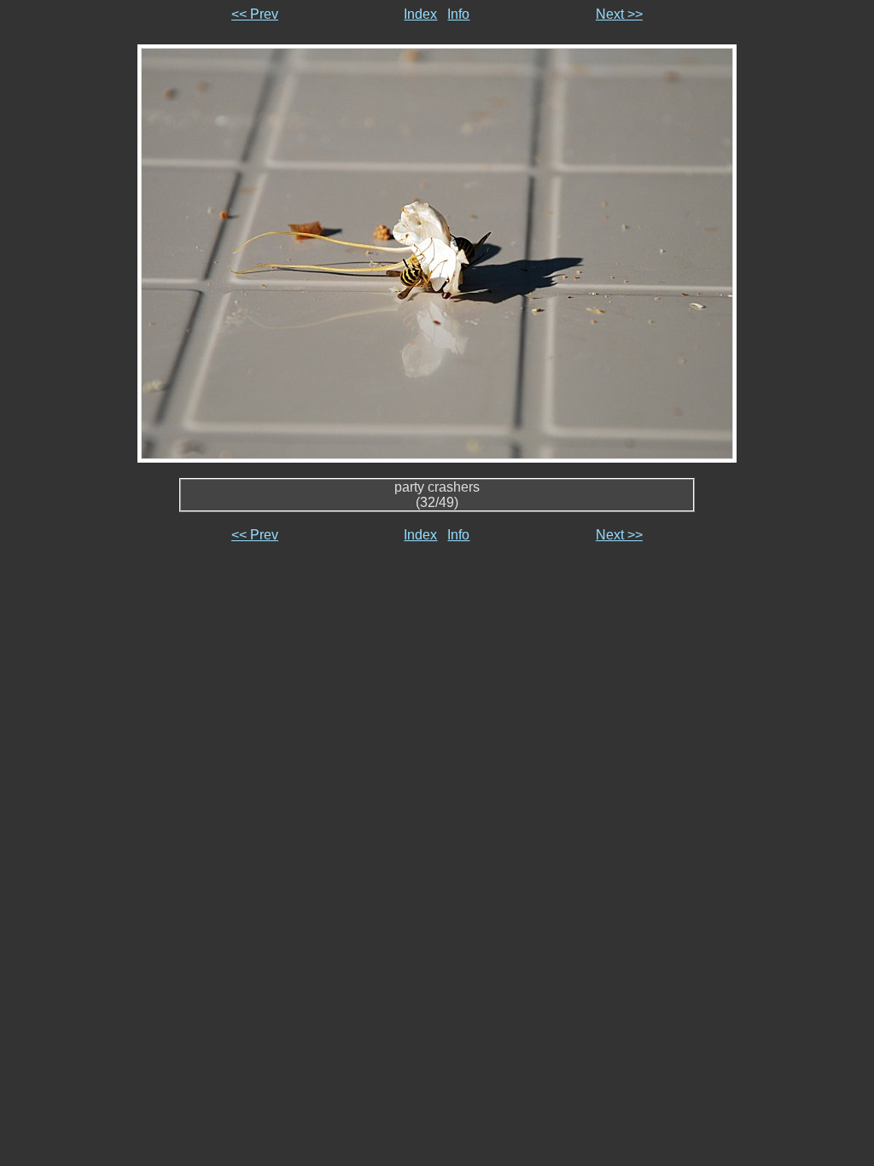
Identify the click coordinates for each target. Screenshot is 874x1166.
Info (458, 14)
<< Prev (254, 14)
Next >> (619, 14)
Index (420, 14)
